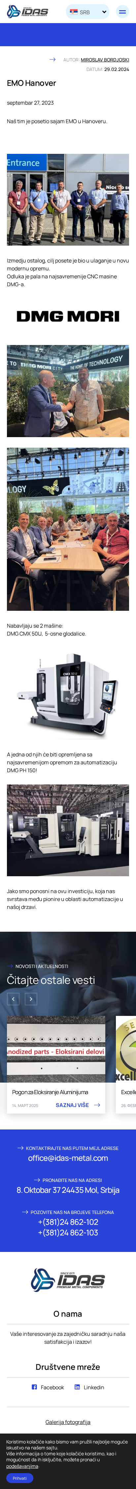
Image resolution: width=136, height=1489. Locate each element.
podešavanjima (22, 1466)
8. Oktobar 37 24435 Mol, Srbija (68, 1190)
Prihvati (20, 1478)
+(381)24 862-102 (68, 1222)
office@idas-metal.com (68, 1157)
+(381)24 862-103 (68, 1232)
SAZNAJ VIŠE (72, 1105)
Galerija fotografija (68, 1421)
